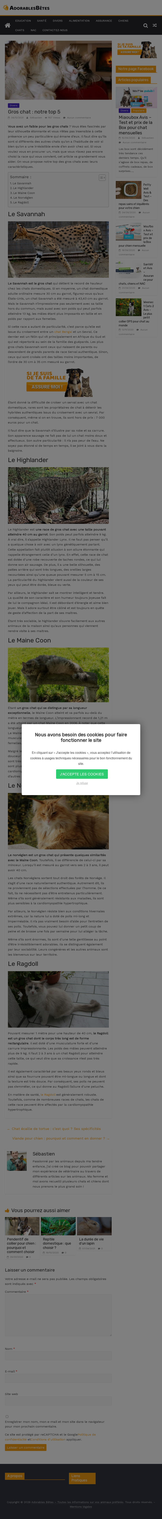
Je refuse (82, 783)
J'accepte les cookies (82, 773)
